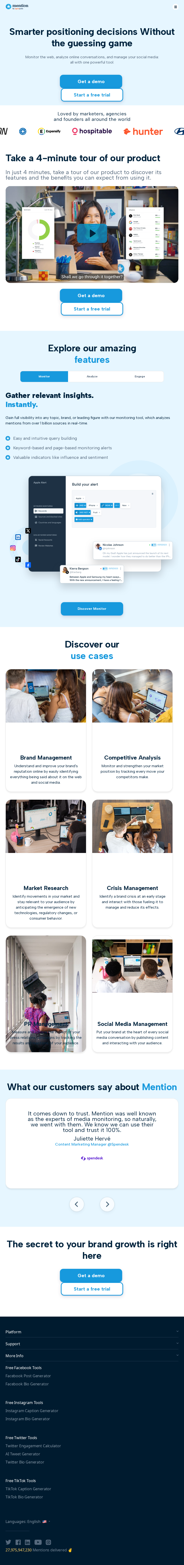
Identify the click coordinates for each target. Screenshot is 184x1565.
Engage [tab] (140, 376)
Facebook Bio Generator (27, 1384)
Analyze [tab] (92, 376)
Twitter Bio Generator (25, 1462)
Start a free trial (92, 95)
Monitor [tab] (44, 376)
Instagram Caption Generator (32, 1410)
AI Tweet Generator (23, 1454)
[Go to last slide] (76, 1205)
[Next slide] (107, 1205)
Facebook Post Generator (28, 1375)
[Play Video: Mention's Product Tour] (92, 233)
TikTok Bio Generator (24, 1497)
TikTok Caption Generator (28, 1488)
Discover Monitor (92, 609)
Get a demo (91, 81)
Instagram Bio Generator (28, 1418)
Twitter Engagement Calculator (33, 1445)
